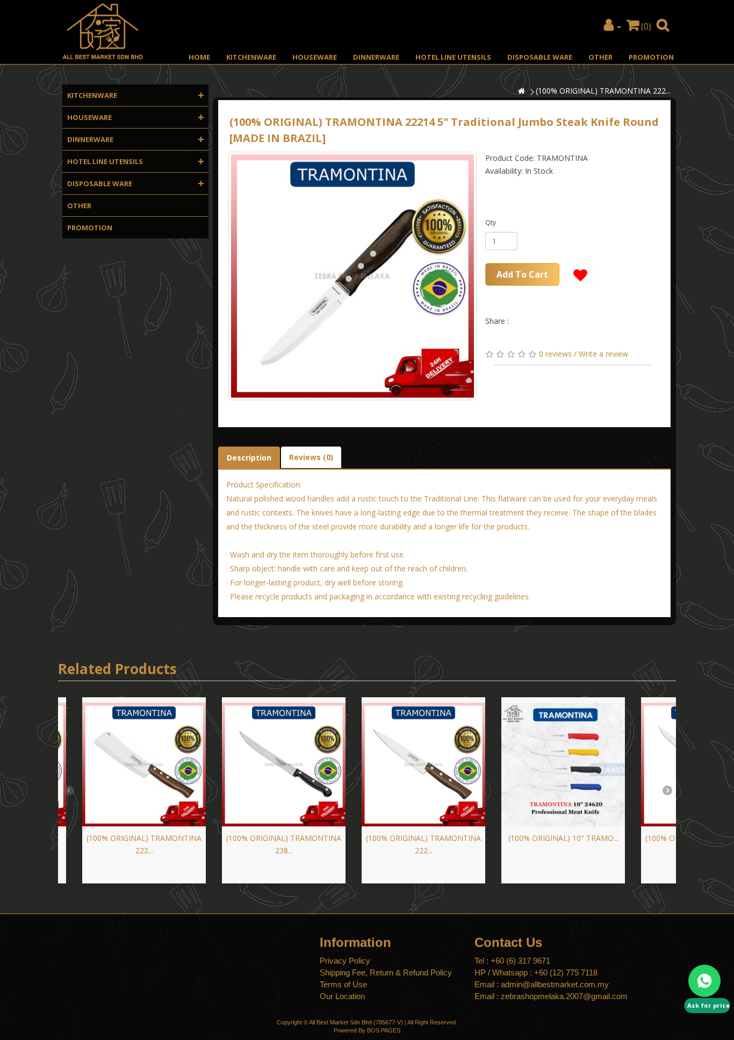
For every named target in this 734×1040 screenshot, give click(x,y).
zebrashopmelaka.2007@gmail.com (564, 996)
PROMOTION (651, 57)
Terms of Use (343, 984)
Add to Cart (522, 274)
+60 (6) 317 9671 (520, 960)
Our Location (342, 996)
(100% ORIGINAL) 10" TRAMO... (563, 838)
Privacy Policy (345, 960)
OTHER (600, 57)
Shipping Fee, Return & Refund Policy (386, 972)
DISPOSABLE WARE (539, 57)
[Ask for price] (707, 981)
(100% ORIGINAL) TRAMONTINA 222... (603, 91)
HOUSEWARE (314, 57)
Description (249, 457)
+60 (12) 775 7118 (566, 972)
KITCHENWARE (251, 57)
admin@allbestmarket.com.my (555, 984)
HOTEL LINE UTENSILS (453, 57)
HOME (199, 57)
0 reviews (555, 354)
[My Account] (612, 26)
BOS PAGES (383, 1030)
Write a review (603, 354)
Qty (490, 222)
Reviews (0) (311, 457)
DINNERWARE (376, 57)
